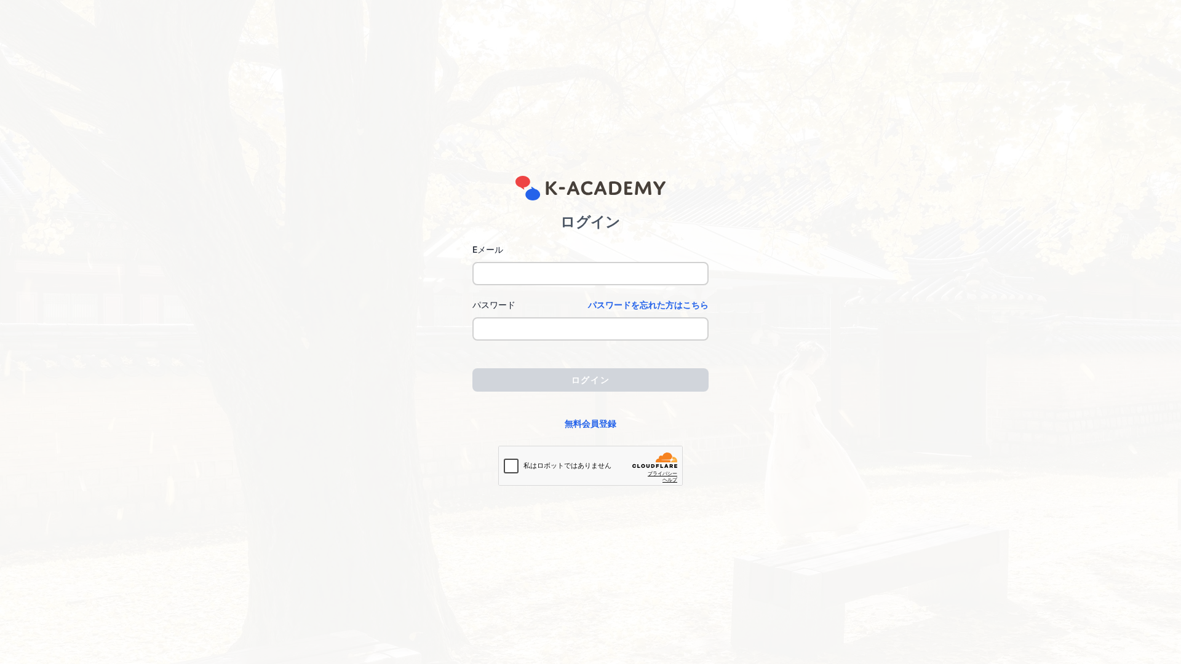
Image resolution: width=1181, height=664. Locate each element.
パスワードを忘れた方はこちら (648, 304)
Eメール (487, 249)
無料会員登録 (590, 423)
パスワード (493, 304)
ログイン (590, 379)
